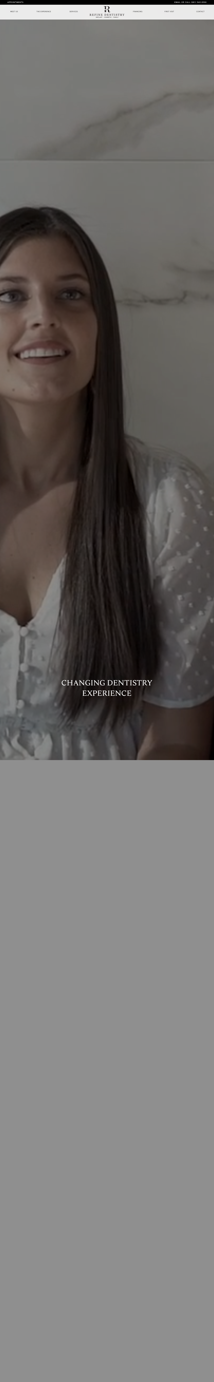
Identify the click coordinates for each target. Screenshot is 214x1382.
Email (177, 2)
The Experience (43, 11)
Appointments (15, 2)
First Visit (169, 11)
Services (73, 11)
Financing (137, 11)
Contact (200, 11)
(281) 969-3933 (199, 2)
